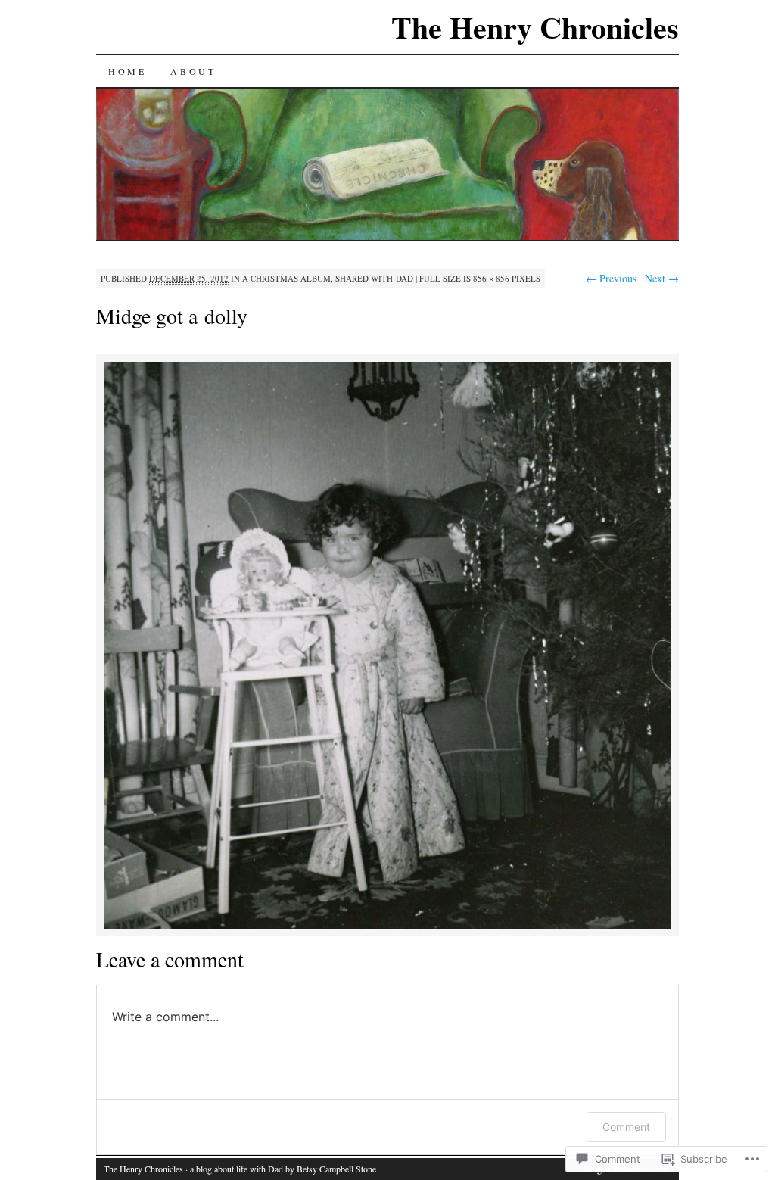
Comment (626, 1126)
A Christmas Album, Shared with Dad (327, 278)
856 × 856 (491, 278)
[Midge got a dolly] (387, 927)
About (193, 71)
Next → (662, 278)
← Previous (611, 278)
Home (127, 71)
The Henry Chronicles (535, 27)
